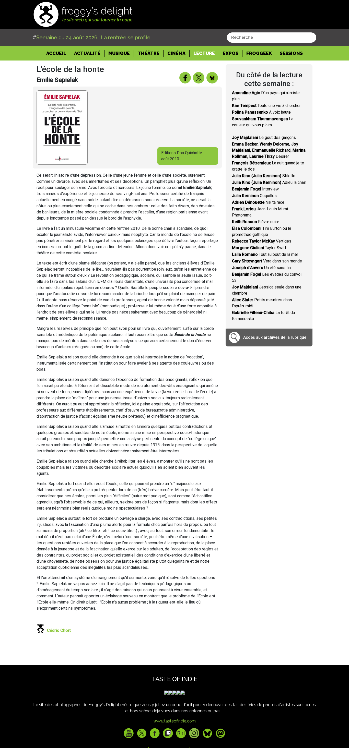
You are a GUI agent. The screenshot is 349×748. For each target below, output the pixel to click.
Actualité (87, 53)
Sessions (291, 53)
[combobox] (271, 37)
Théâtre (148, 53)
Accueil (58, 53)
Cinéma (176, 53)
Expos (230, 53)
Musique (119, 53)
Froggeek (259, 53)
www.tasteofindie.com (175, 721)
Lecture (204, 53)
